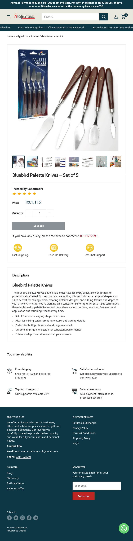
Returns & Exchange (84, 422)
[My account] (116, 17)
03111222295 (88, 236)
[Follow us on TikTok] (29, 517)
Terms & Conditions (84, 433)
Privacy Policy (80, 428)
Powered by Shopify (16, 530)
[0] (123, 17)
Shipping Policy (81, 438)
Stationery (13, 478)
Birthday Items (15, 483)
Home (10, 36)
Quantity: (18, 213)
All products (22, 36)
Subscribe (83, 496)
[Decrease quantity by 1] (29, 213)
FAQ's (76, 443)
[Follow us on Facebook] (9, 517)
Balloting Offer (15, 488)
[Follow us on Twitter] (16, 517)
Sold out (39, 225)
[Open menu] (8, 16)
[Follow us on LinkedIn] (35, 517)
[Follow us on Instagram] (22, 517)
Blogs (10, 473)
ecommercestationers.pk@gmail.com (36, 451)
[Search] (103, 16)
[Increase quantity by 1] (50, 213)
